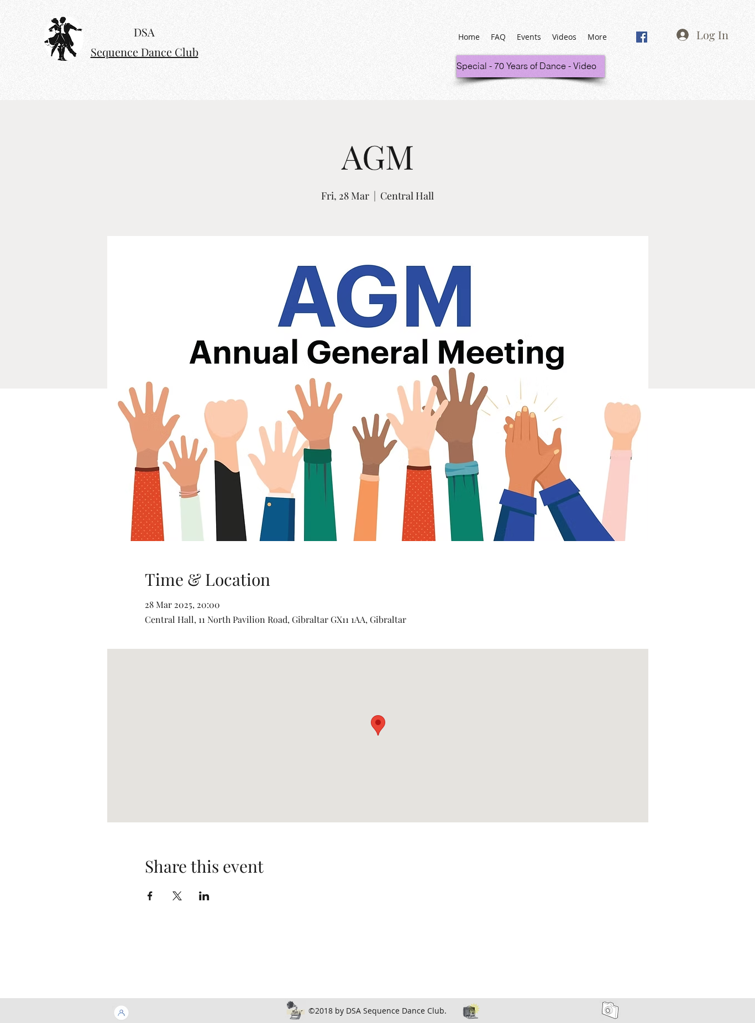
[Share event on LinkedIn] (204, 895)
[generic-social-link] (641, 37)
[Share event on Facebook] (150, 895)
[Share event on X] (177, 895)
